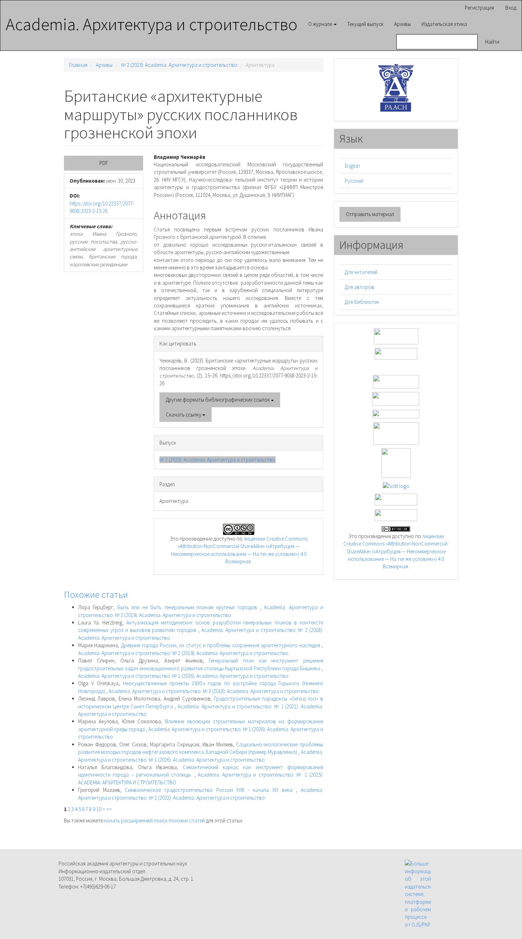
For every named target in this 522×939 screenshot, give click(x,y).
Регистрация (479, 7)
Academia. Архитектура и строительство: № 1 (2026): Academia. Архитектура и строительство (183, 675)
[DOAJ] (396, 413)
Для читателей (361, 272)
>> (109, 809)
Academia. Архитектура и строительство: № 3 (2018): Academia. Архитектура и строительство (214, 691)
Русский (354, 180)
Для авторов (359, 287)
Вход (510, 7)
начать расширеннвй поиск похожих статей (154, 820)
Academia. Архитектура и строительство (152, 24)
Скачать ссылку (184, 414)
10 (98, 809)
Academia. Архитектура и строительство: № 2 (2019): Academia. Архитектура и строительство (183, 653)
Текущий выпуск (365, 24)
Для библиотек (362, 302)
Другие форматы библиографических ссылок (218, 399)
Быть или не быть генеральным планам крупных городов (189, 607)
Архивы (402, 24)
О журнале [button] (320, 24)
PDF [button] (103, 163)
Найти (492, 41)
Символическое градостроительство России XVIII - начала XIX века (210, 790)
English (352, 165)
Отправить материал (370, 214)
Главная (78, 64)
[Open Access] (396, 335)
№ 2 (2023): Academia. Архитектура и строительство (179, 64)
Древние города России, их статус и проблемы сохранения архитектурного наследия (221, 645)
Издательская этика (444, 24)
